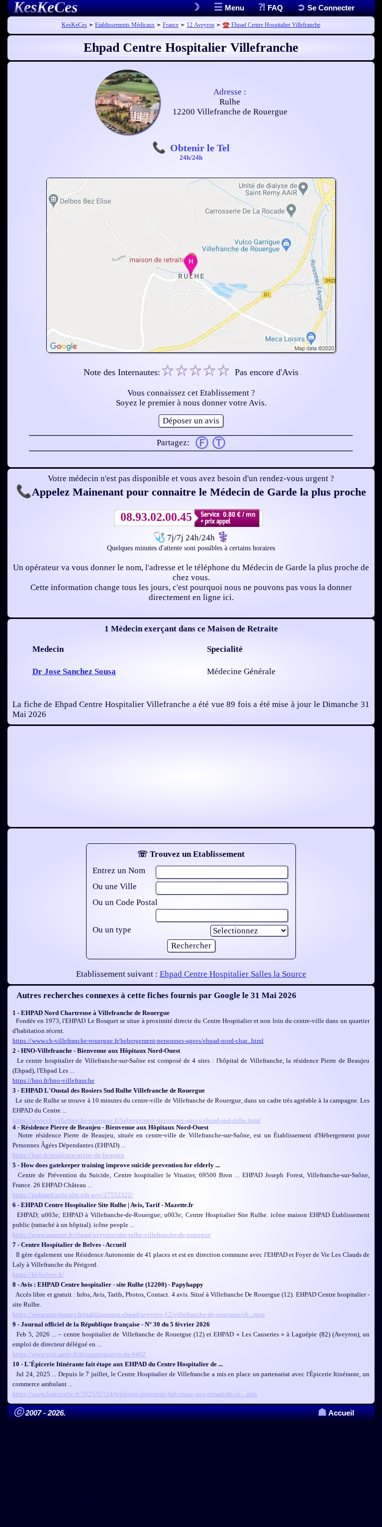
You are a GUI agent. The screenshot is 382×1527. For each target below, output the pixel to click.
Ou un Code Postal (125, 902)
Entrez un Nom (119, 870)
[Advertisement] (191, 776)
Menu (233, 7)
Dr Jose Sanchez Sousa (74, 671)
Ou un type (112, 929)
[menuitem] (326, 7)
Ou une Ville (115, 886)
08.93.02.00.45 (156, 516)
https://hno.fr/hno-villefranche (53, 1080)
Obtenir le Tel (200, 151)
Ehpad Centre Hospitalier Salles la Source (233, 974)
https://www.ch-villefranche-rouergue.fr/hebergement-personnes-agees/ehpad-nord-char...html (138, 1040)
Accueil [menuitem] (336, 1413)
